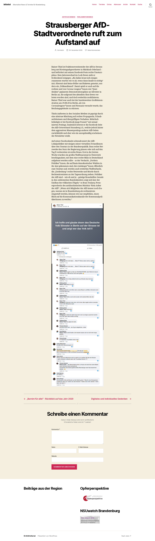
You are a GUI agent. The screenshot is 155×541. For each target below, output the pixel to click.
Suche (140, 4)
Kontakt (133, 4)
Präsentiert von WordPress (47, 536)
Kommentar (55, 429)
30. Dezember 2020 (75, 50)
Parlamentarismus (85, 17)
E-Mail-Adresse (83, 447)
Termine (102, 4)
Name (53, 447)
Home (94, 4)
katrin (62, 50)
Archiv (125, 4)
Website (54, 456)
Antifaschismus (68, 17)
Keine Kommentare (94, 50)
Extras (109, 4)
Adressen (117, 4)
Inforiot (7, 4)
